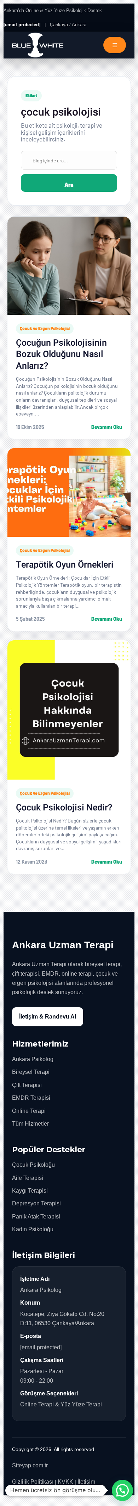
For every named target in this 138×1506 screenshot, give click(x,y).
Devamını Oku (106, 427)
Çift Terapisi (27, 1085)
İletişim (86, 1482)
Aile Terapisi (27, 1178)
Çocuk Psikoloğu (33, 1165)
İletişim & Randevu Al (47, 1017)
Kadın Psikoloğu (32, 1229)
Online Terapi (29, 1111)
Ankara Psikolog (32, 1059)
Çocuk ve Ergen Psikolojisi (45, 328)
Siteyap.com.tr (30, 1465)
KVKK (65, 1482)
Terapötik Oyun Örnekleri (65, 564)
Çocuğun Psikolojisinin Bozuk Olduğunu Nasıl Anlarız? (61, 354)
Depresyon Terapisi (36, 1203)
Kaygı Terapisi (30, 1191)
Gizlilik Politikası (32, 1482)
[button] (122, 1490)
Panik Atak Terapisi (36, 1217)
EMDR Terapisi (31, 1098)
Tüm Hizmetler (30, 1124)
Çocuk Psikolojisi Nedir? (64, 807)
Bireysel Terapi (31, 1072)
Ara (69, 184)
